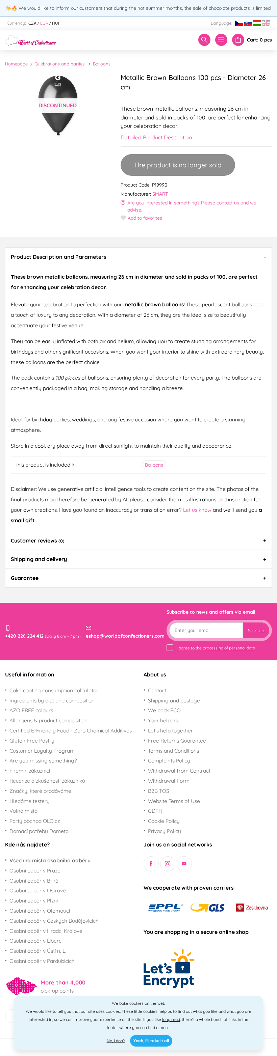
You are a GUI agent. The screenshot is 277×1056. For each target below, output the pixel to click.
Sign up (256, 631)
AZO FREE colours (31, 710)
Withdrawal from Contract (179, 770)
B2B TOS (158, 790)
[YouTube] (184, 863)
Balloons (101, 63)
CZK (32, 23)
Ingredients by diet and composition (52, 700)
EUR (44, 23)
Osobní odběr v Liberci (35, 940)
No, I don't (116, 1040)
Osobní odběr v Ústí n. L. (37, 950)
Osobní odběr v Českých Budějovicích (54, 920)
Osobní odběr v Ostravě (37, 890)
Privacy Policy (164, 831)
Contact (157, 690)
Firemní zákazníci (29, 770)
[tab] (138, 256)
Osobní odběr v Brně (33, 880)
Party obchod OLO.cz (34, 820)
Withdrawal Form (169, 780)
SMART (160, 194)
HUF (56, 23)
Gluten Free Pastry (31, 740)
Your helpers (163, 720)
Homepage (16, 63)
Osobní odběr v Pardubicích (42, 960)
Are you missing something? (43, 760)
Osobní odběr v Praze (34, 870)
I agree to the (216, 647)
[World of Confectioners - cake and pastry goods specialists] (30, 39)
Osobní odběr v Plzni (33, 900)
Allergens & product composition (48, 720)
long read (171, 1019)
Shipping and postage (174, 700)
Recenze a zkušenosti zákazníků (47, 780)
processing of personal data (229, 647)
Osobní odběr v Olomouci (39, 910)
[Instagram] (167, 863)
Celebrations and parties (59, 63)
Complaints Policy (169, 760)
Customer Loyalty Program (42, 750)
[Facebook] (151, 863)
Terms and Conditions (173, 750)
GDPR (155, 810)
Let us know (198, 509)
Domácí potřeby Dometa (39, 831)
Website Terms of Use (174, 801)
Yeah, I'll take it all (151, 1040)
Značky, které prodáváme (40, 790)
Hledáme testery (29, 801)
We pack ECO (164, 710)
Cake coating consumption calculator (53, 690)
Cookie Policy (164, 820)
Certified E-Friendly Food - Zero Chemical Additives (70, 730)
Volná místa (23, 810)
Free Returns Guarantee (177, 740)
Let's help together (170, 730)
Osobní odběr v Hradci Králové (45, 930)
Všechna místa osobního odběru (50, 860)
